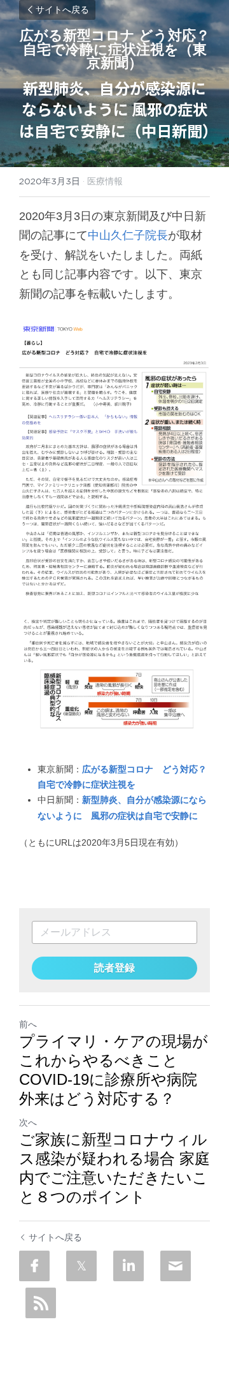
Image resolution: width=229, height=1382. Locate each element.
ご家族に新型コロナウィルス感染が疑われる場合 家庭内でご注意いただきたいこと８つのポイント (114, 1168)
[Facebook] (34, 1266)
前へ (28, 1024)
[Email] (175, 1266)
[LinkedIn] (128, 1266)
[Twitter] (81, 1266)
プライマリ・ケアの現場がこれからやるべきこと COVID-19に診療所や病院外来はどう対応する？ (113, 1070)
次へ (28, 1122)
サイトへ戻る (62, 10)
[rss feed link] (40, 1303)
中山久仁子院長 (128, 235)
